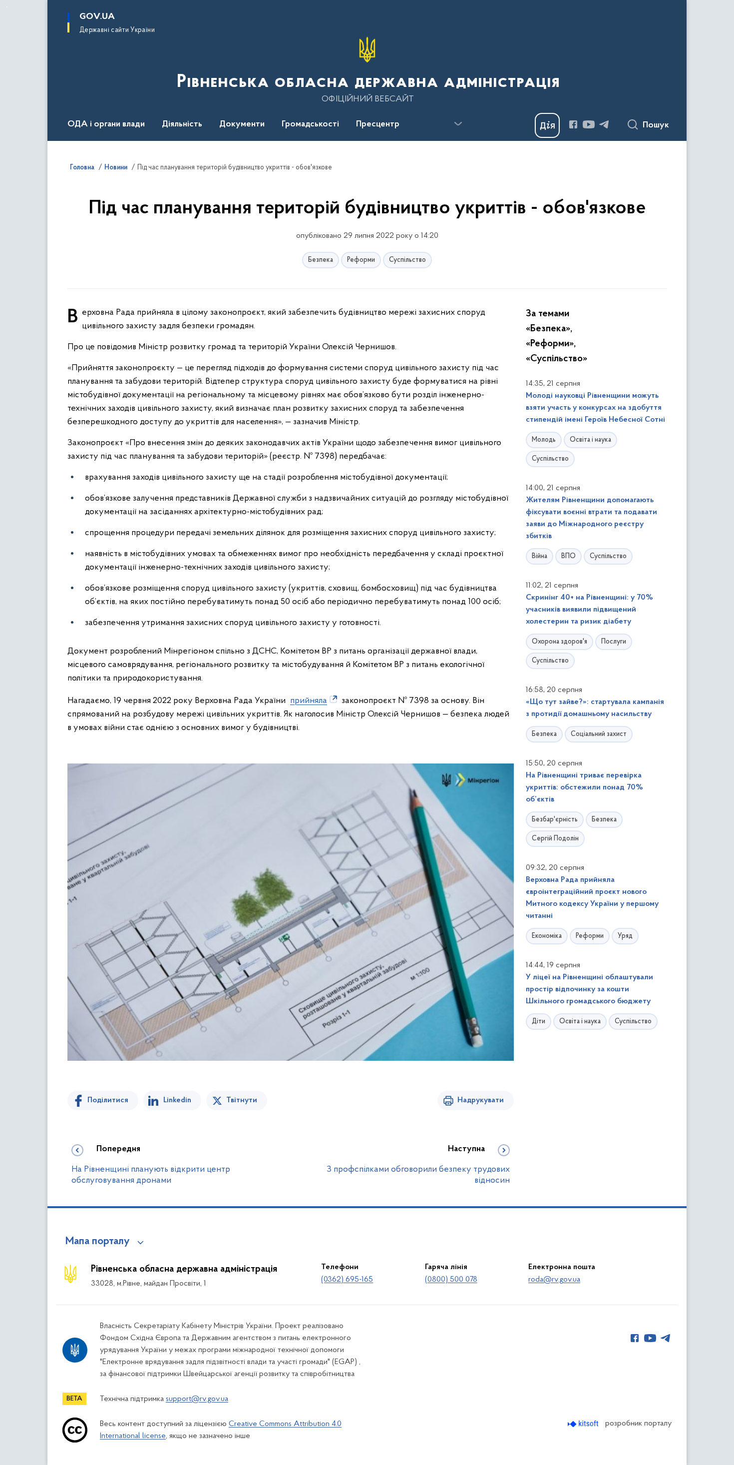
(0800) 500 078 (451, 1280)
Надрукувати (480, 1100)
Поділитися (107, 1100)
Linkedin (177, 1100)
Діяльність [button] (182, 124)
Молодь (544, 440)
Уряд (625, 936)
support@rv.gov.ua (197, 1399)
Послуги (613, 642)
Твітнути (241, 1100)
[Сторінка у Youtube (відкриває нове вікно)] (589, 124)
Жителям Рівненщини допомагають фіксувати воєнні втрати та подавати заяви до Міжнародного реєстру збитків (591, 518)
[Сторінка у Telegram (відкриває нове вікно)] (604, 124)
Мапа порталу (97, 1241)
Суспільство (407, 260)
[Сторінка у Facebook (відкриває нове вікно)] (573, 124)
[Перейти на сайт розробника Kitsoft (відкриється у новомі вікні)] (584, 1424)
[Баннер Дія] (547, 125)
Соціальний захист (599, 734)
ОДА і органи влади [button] (106, 124)
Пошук (656, 125)
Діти (538, 1021)
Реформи (361, 260)
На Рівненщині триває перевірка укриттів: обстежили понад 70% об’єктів (584, 787)
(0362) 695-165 (347, 1280)
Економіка (547, 936)
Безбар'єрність (555, 819)
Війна (539, 556)
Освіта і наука (590, 440)
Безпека (320, 260)
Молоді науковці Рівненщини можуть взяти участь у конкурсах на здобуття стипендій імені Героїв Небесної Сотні (595, 408)
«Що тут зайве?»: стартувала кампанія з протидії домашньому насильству (595, 708)
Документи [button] (242, 124)
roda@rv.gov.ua (554, 1280)
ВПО (568, 556)
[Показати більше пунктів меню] (457, 123)
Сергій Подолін (555, 838)
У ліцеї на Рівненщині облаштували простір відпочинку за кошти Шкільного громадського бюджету (589, 989)
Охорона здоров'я (559, 642)
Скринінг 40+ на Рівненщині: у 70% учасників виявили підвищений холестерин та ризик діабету (589, 610)
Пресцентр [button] (377, 124)
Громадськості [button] (310, 124)
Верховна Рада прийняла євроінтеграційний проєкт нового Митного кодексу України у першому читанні (592, 898)
